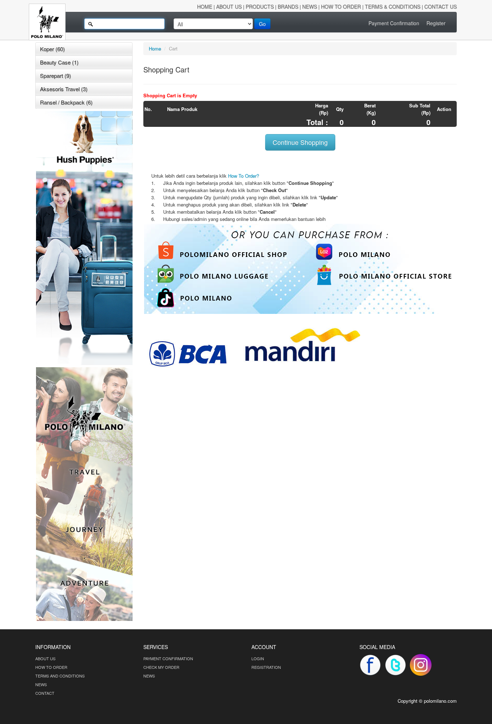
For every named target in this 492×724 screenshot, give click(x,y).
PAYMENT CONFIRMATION (168, 658)
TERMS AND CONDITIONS (60, 676)
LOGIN (257, 658)
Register (436, 23)
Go (262, 23)
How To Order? (243, 175)
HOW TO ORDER (51, 667)
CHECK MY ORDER (161, 667)
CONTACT (44, 693)
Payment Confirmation (393, 23)
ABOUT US (45, 658)
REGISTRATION (266, 667)
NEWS (41, 684)
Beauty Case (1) (59, 62)
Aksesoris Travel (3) (64, 89)
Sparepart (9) (55, 75)
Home (155, 48)
